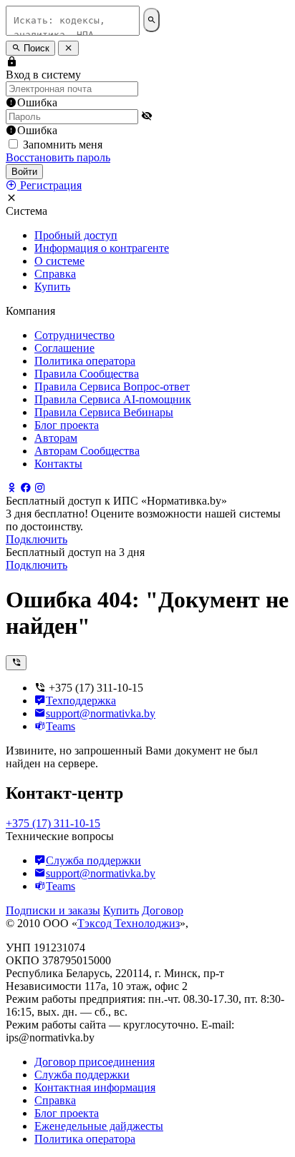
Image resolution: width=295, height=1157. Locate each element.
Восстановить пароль (58, 157)
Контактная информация (94, 1087)
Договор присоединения (94, 1062)
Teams (60, 726)
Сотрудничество (74, 335)
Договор (162, 910)
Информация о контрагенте (101, 248)
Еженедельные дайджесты (98, 1126)
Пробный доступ (75, 235)
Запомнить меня (62, 144)
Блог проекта (66, 425)
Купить (52, 287)
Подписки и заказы (53, 910)
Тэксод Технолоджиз (128, 923)
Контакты (58, 464)
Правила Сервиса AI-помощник (112, 399)
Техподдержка (81, 700)
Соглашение (64, 348)
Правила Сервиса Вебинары (103, 412)
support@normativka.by (100, 713)
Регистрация (49, 185)
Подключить (36, 539)
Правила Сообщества (86, 374)
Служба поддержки (93, 860)
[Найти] (151, 20)
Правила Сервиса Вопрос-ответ (112, 386)
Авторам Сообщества (87, 451)
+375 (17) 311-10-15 (53, 823)
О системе (59, 261)
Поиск (35, 48)
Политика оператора (84, 361)
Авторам (55, 438)
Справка (55, 274)
